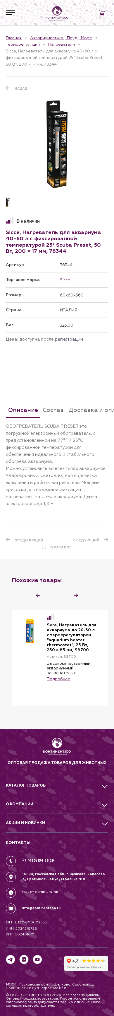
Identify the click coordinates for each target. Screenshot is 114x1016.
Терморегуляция (23, 44)
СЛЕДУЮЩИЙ (86, 540)
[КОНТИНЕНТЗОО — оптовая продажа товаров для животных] (57, 749)
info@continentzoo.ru (41, 908)
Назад (21, 89)
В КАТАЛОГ (61, 547)
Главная (14, 37)
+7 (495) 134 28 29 (38, 860)
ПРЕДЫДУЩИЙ (29, 540)
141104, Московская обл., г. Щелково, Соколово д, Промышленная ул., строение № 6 (63, 876)
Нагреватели (61, 44)
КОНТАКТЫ (18, 842)
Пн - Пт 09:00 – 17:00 (40, 892)
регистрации (69, 339)
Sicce (65, 279)
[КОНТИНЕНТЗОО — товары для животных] (57, 13)
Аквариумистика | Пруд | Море (61, 37)
